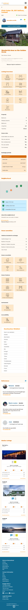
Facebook (6, 593)
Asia (3, 573)
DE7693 (17, 385)
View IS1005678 (22, 551)
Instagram (13, 593)
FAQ (3, 569)
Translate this (5, 220)
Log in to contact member (14, 26)
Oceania (4, 578)
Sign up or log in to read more (13, 64)
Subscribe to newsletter (7, 586)
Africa (3, 575)
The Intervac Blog (6, 585)
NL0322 (21, 403)
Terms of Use (5, 597)
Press (3, 591)
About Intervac (5, 566)
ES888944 (16, 422)
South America (5, 581)
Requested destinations (5, 478)
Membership (5, 568)
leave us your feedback (7, 589)
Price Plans (4, 563)
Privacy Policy (5, 599)
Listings (4, 562)
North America (5, 579)
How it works (5, 565)
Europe (4, 576)
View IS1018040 (22, 478)
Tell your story (5, 588)
